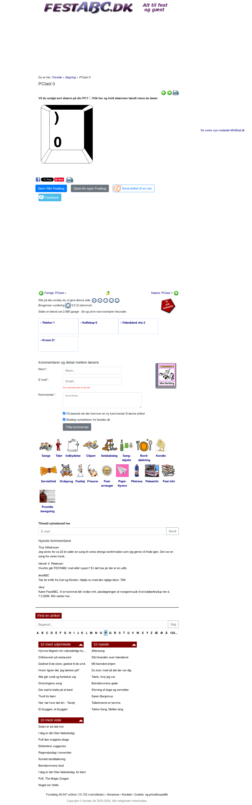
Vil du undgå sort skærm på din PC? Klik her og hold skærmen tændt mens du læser (98, 98)
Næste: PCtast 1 (162, 293)
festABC (43, 575)
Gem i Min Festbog (51, 188)
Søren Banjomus (102, 696)
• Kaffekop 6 (89, 323)
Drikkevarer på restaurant (54, 657)
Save (60, 179)
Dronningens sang (50, 683)
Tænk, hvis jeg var (103, 676)
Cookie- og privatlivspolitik (151, 794)
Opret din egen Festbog (89, 188)
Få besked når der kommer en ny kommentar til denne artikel (105, 413)
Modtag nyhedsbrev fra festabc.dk (88, 419)
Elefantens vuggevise (52, 746)
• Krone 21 (48, 340)
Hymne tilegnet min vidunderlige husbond (63, 650)
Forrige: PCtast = (55, 293)
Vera (41, 587)
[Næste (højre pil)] (169, 92)
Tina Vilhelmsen (48, 547)
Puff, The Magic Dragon (53, 778)
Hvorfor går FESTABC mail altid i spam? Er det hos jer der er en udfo (82, 568)
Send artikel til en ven (137, 188)
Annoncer (113, 794)
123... (173, 633)
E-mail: (43, 379)
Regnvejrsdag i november (54, 752)
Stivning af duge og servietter (110, 689)
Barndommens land (51, 765)
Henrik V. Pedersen (50, 563)
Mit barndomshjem (104, 663)
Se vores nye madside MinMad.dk (223, 130)
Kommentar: (47, 394)
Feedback (52, 197)
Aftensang (98, 650)
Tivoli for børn (47, 696)
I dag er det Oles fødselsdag (56, 733)
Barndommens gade (105, 683)
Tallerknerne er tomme (106, 702)
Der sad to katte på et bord (55, 689)
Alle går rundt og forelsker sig (57, 676)
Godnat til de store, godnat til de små (61, 663)
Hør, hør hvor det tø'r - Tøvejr (56, 702)
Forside (57, 77)
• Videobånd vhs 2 (132, 323)
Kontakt (127, 794)
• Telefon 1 (48, 323)
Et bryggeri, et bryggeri (53, 709)
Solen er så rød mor (51, 726)
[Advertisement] (108, 43)
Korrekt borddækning (51, 759)
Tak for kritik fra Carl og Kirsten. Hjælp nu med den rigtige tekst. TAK (82, 580)
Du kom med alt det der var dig (111, 670)
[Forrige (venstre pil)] (164, 92)
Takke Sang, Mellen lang (107, 709)
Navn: (42, 369)
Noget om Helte (48, 785)
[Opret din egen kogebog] (166, 375)
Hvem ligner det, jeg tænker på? (58, 670)
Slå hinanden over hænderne (110, 657)
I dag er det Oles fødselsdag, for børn (62, 772)
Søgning (70, 77)
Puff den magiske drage (53, 739)
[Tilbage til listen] (108, 293)
